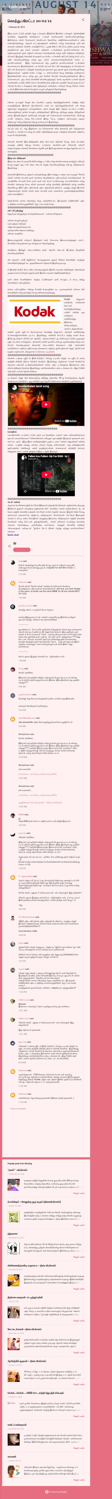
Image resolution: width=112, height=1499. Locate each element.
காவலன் (12, 1456)
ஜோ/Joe (22, 1042)
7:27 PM (22, 961)
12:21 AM (23, 1010)
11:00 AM (23, 1086)
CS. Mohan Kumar (27, 917)
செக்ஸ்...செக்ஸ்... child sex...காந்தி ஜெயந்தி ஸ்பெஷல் (36, 1392)
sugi (20, 561)
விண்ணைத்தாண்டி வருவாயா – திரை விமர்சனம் (32, 1265)
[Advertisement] (101, 55)
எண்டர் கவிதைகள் (17, 1424)
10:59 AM (23, 806)
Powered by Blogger (57, 1492)
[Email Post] (14, 544)
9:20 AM (22, 710)
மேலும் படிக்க (79, 1193)
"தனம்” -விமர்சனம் (17, 1169)
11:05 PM (23, 1102)
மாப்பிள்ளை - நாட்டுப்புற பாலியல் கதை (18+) (38, 774)
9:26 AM (22, 726)
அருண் (22, 969)
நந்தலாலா (13, 1233)
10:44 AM (23, 757)
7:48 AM (22, 660)
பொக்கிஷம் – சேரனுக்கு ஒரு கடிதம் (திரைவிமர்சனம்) (34, 1201)
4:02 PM (22, 909)
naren (21, 943)
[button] (83, 20)
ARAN (21, 814)
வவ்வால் (22, 833)
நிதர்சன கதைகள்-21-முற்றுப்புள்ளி (25, 1297)
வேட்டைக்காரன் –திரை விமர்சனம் (25, 1329)
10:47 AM (23, 778)
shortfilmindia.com (27, 718)
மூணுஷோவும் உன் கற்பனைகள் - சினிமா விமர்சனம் (40, 802)
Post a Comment (18, 1109)
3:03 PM (22, 825)
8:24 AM (22, 1062)
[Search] (108, 7)
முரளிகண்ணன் (25, 694)
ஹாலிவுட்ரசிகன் (25, 605)
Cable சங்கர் (18, 6)
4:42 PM (22, 935)
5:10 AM (22, 574)
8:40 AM (22, 686)
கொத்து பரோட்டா (21, 550)
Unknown (23, 582)
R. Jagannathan (25, 876)
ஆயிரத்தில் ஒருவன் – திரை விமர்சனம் (27, 1361)
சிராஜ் (21, 668)
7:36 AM (22, 598)
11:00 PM (23, 992)
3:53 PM (22, 868)
